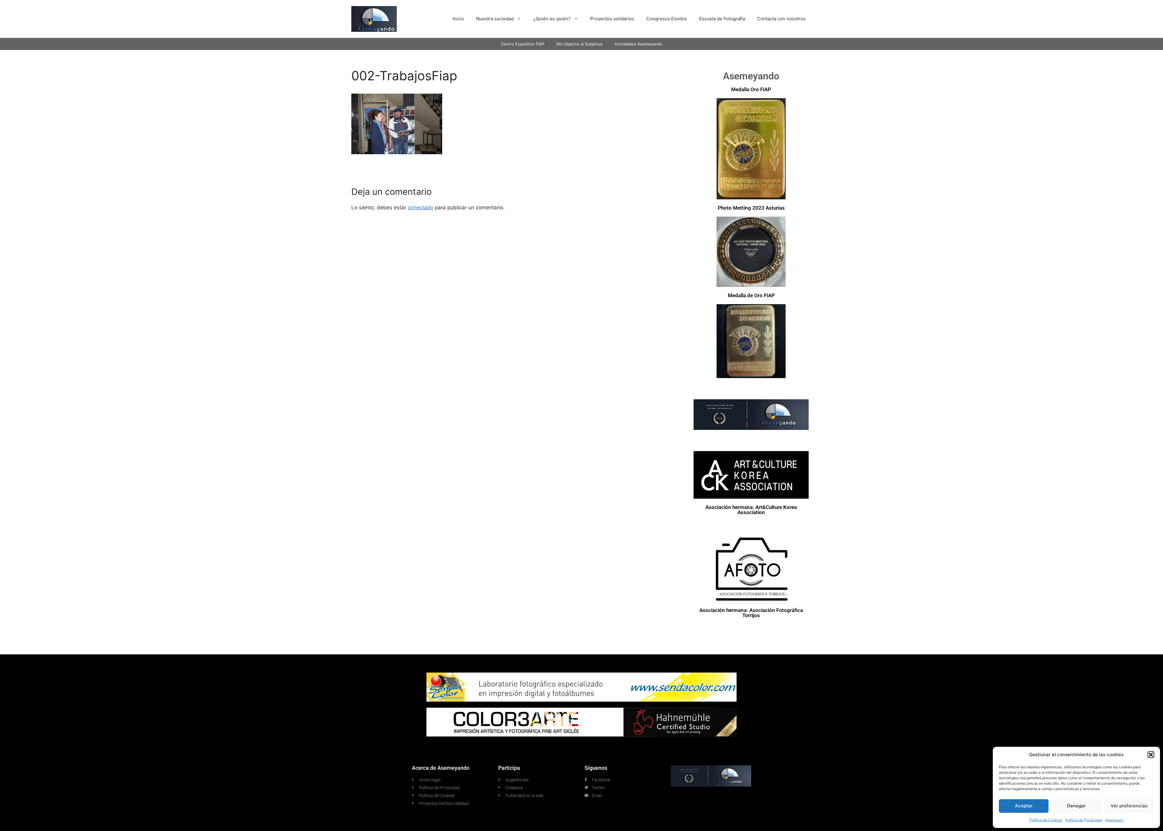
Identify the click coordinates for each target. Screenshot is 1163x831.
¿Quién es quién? (552, 19)
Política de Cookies (1045, 820)
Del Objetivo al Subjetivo (579, 44)
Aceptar (1024, 806)
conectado (420, 207)
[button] (1151, 755)
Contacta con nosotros (781, 19)
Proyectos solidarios (612, 19)
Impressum (1114, 820)
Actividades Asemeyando (638, 44)
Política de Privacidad (1083, 820)
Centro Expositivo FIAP (522, 44)
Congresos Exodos (666, 19)
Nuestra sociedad (495, 19)
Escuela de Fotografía (722, 19)
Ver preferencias (1129, 806)
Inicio (458, 19)
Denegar (1076, 806)
